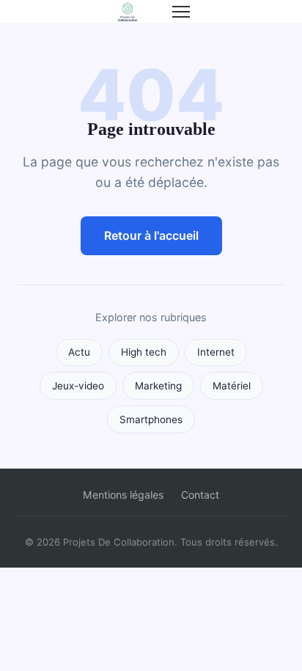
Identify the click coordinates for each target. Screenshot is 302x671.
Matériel (232, 386)
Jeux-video (78, 386)
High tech (143, 352)
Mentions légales (123, 494)
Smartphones (151, 419)
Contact (200, 494)
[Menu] (181, 11)
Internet (216, 352)
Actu (79, 352)
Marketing (158, 386)
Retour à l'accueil (151, 235)
